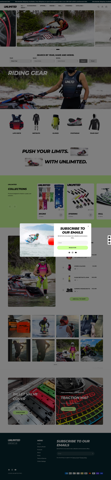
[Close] (88, 226)
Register (72, 247)
